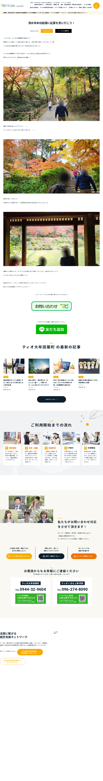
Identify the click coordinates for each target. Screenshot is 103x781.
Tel (30, 589)
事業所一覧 (56, 4)
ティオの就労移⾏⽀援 (46, 7)
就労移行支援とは (38, 4)
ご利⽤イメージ (72, 7)
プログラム (46, 31)
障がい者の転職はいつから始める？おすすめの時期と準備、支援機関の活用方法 (63, 382)
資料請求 (12, 448)
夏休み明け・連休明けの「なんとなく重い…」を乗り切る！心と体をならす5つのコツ (38, 382)
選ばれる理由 (34, 7)
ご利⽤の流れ (48, 4)
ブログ (6, 377)
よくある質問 (87, 4)
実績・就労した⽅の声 (85, 7)
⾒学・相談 (33, 448)
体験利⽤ (52, 448)
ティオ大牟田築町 (63, 31)
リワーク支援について (60, 7)
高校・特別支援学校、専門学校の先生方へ (71, 4)
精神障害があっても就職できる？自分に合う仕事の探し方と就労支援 (13, 382)
